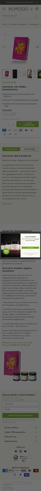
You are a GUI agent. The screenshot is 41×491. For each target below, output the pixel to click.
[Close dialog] (39, 234)
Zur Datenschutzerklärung (32, 254)
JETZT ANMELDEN (30, 247)
